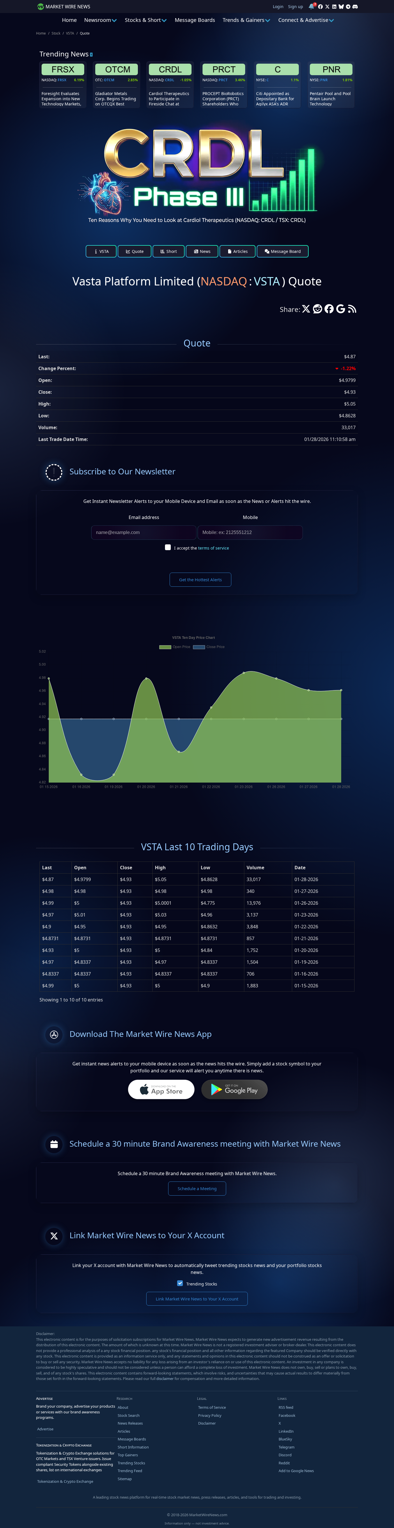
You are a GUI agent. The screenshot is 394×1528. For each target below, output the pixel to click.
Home (69, 19)
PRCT (223, 79)
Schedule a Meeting (197, 1188)
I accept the (201, 548)
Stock (56, 33)
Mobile (250, 517)
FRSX (62, 79)
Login (278, 6)
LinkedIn (286, 1431)
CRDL (169, 79)
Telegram (286, 1447)
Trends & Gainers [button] (243, 19)
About (123, 1407)
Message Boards (195, 19)
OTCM (109, 79)
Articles (240, 251)
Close (126, 867)
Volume (255, 867)
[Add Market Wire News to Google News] (340, 310)
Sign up (295, 6)
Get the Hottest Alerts (200, 579)
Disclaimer (207, 1423)
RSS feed (286, 1407)
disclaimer (165, 1378)
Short (171, 251)
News (205, 251)
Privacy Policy (210, 1415)
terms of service (213, 548)
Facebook (287, 1415)
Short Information (133, 1447)
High (160, 867)
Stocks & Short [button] (143, 19)
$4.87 (48, 879)
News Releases (130, 1423)
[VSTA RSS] (352, 310)
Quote (137, 251)
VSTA (70, 33)
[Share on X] (306, 310)
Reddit (284, 1462)
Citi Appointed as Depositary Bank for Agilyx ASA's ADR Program (275, 101)
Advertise (45, 1429)
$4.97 (48, 915)
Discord (285, 1454)
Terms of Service (212, 1407)
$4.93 (48, 950)
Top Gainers (128, 1454)
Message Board (285, 251)
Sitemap (125, 1478)
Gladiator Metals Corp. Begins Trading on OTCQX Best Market (115, 101)
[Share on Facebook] (329, 310)
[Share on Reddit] (317, 310)
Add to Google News (296, 1470)
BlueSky (285, 1439)
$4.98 (48, 891)
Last (47, 867)
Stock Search (129, 1415)
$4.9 (46, 926)
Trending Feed (130, 1470)
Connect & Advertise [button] (303, 19)
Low (205, 867)
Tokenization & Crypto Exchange (65, 1481)
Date (299, 867)
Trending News (64, 53)
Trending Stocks (201, 1284)
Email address (144, 517)
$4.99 (48, 903)
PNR (324, 79)
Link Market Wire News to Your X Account (197, 1299)
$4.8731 (50, 938)
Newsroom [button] (97, 19)
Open (80, 867)
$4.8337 (50, 974)
